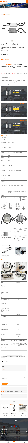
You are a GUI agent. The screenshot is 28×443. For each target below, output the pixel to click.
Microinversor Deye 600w (23, 413)
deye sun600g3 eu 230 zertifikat (14, 356)
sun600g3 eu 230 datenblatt (5, 356)
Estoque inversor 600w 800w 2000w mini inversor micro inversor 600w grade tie (5, 413)
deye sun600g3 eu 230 (22, 356)
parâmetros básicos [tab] (9, 64)
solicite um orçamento (5, 59)
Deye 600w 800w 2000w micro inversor (14, 413)
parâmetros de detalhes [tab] (18, 64)
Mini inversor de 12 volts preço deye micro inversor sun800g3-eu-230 (13, 391)
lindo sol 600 (3, 357)
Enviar (4, 383)
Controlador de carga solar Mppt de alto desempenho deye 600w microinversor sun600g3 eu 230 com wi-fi (14, 369)
